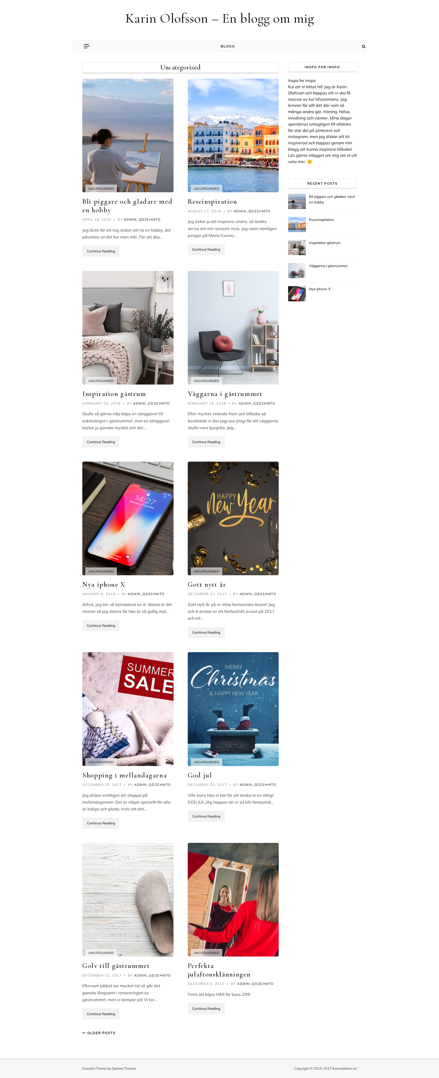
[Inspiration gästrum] (128, 328)
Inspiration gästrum (114, 393)
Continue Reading (101, 251)
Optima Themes (124, 1068)
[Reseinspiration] (233, 135)
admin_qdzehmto (142, 219)
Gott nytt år (207, 584)
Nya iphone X (104, 584)
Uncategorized (101, 188)
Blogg (228, 46)
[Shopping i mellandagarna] (128, 709)
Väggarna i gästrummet (225, 393)
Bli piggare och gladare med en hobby (127, 205)
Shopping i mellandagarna (124, 775)
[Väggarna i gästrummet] (233, 328)
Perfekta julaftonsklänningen (219, 970)
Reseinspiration (212, 201)
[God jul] (233, 709)
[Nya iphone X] (128, 518)
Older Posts (101, 1033)
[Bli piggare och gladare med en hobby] (128, 135)
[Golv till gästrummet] (128, 900)
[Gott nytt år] (233, 518)
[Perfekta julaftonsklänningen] (233, 900)
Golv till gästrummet (116, 965)
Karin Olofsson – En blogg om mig (219, 18)
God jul (200, 775)
